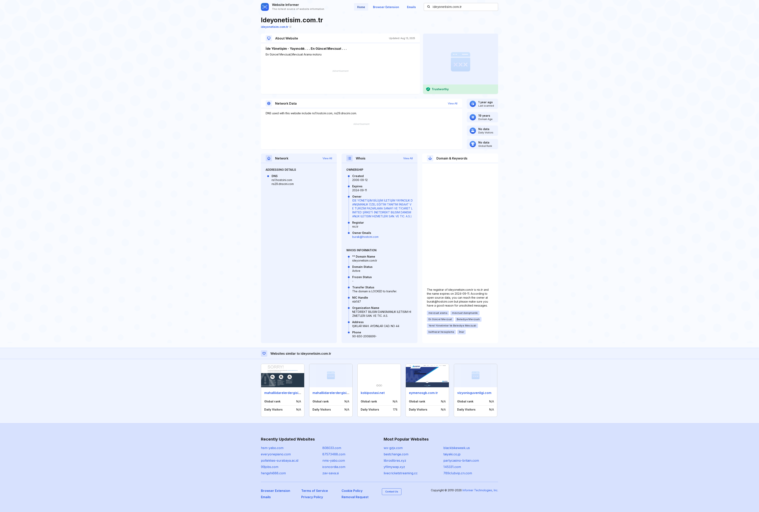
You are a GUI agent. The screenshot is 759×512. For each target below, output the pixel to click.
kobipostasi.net (373, 393)
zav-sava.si (330, 473)
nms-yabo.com (333, 460)
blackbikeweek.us (456, 448)
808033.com (331, 448)
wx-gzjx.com (393, 448)
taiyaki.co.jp (452, 454)
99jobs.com (269, 467)
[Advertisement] (340, 82)
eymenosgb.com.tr (423, 393)
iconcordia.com (333, 467)
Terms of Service (314, 491)
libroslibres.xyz (395, 460)
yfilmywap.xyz (394, 467)
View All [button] (452, 103)
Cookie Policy (352, 491)
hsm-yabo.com (272, 448)
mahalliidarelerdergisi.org (284, 393)
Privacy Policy (312, 497)
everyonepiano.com (276, 454)
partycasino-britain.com (461, 460)
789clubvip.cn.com (457, 473)
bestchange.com (396, 454)
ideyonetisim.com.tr (274, 26)
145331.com (452, 467)
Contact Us (391, 491)
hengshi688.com (273, 473)
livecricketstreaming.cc (401, 473)
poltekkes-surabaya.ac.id (279, 460)
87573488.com (333, 454)
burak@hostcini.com (365, 236)
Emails (411, 7)
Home (361, 7)
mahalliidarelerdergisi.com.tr (334, 393)
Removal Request (355, 497)
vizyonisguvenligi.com (474, 393)
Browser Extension (386, 7)
